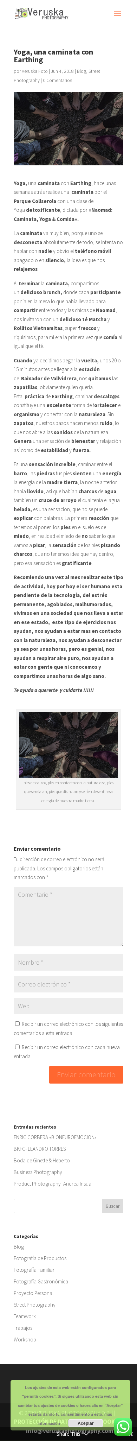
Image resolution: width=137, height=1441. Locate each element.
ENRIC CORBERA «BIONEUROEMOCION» (55, 1137)
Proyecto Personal (33, 1293)
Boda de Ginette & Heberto (42, 1160)
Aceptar (86, 1423)
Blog (81, 71)
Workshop (25, 1339)
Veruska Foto (35, 71)
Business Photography (38, 1172)
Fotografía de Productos (40, 1258)
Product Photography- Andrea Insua (52, 1183)
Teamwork (25, 1316)
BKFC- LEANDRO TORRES (40, 1148)
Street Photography (35, 1304)
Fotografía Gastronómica (41, 1281)
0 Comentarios (57, 80)
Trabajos (23, 1328)
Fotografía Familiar (34, 1270)
